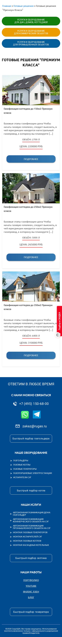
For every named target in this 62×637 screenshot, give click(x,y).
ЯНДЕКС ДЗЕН (31, 591)
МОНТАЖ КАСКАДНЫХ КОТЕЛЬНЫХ (31, 545)
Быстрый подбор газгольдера (30, 438)
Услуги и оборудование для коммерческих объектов (31, 32)
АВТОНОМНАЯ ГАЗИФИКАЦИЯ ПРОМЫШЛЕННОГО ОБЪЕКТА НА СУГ (32, 527)
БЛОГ (31, 597)
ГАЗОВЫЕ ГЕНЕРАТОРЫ (25, 469)
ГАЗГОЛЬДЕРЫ (20, 460)
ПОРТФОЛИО (31, 580)
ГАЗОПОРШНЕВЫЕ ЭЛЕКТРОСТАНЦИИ (32, 473)
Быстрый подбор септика (31, 558)
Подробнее (31, 159)
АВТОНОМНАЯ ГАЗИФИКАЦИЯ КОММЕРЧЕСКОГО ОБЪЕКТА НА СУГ (31, 520)
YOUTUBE (31, 586)
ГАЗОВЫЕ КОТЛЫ (21, 465)
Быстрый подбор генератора (31, 611)
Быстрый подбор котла (31, 490)
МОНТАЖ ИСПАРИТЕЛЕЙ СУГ (27, 536)
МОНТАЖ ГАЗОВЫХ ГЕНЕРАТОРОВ (30, 532)
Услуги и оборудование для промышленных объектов (31, 43)
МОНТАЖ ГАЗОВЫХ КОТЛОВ (27, 541)
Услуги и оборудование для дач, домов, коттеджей (31, 21)
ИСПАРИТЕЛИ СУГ (22, 477)
